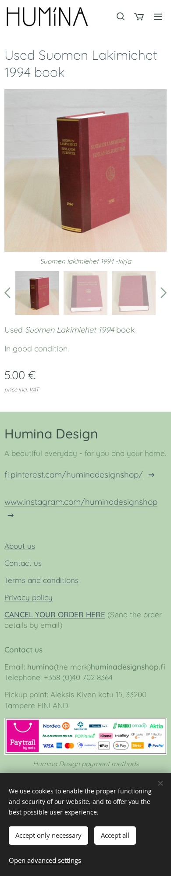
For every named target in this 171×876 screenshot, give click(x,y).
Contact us (23, 563)
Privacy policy (28, 597)
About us (19, 545)
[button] (120, 16)
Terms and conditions (41, 580)
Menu (158, 16)
